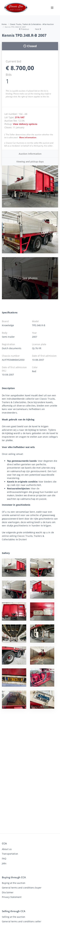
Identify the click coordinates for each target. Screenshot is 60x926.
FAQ (4, 858)
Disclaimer (7, 892)
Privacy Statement (11, 897)
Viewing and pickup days (30, 161)
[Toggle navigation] (52, 7)
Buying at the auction (13, 882)
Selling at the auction (13, 916)
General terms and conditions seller (21, 921)
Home (4, 24)
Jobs (4, 863)
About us (7, 849)
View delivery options (25, 124)
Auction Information (30, 153)
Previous (25, 29)
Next (37, 29)
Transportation (10, 853)
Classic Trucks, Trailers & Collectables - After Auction (32, 24)
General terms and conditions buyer (22, 887)
